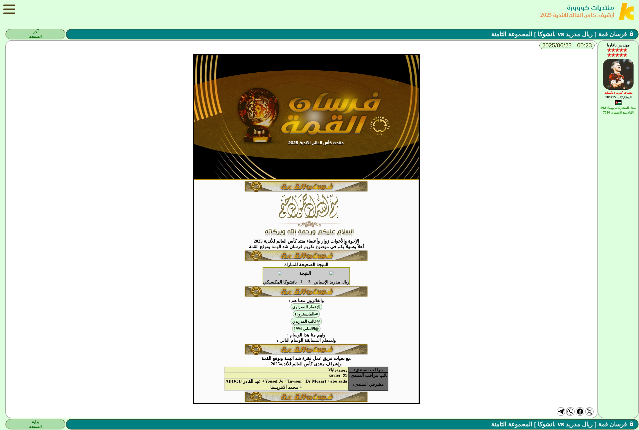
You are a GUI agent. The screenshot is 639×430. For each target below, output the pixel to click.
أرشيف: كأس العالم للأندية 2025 (577, 14)
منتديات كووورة (590, 7)
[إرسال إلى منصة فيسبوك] (580, 411)
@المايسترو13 (306, 314)
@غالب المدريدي (306, 321)
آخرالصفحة (35, 34)
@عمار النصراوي (306, 307)
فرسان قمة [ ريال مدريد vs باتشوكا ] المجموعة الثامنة (559, 34)
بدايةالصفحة (35, 424)
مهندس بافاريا (618, 45)
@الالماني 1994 (306, 328)
